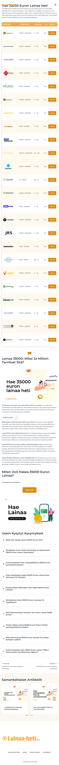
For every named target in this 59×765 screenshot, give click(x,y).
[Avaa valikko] (55, 4)
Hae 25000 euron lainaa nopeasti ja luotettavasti (46, 666)
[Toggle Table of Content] (15, 417)
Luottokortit (46, 752)
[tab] (26, 715)
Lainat (24, 752)
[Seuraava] (54, 699)
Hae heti (52, 33)
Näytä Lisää (29, 490)
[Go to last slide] (4, 699)
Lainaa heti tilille (14, 752)
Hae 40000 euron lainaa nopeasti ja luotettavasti (12, 666)
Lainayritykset (35, 752)
